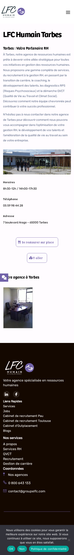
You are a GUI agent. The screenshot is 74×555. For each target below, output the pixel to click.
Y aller (38, 258)
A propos (10, 444)
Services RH (12, 449)
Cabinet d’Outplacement (20, 426)
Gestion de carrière (17, 464)
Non (22, 548)
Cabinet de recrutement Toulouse (27, 421)
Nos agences (16, 475)
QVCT (7, 454)
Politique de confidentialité (49, 548)
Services (9, 406)
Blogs (7, 431)
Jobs (6, 411)
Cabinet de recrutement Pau (23, 416)
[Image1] (18, 327)
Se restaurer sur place (38, 242)
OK (11, 548)
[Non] (69, 540)
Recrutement (13, 459)
